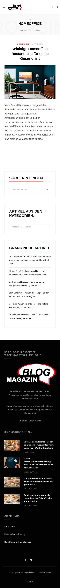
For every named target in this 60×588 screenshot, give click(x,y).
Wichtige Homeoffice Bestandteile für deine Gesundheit (30, 53)
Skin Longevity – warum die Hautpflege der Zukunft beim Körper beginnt (38, 498)
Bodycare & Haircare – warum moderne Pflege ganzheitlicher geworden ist (38, 481)
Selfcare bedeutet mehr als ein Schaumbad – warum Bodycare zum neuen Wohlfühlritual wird (30, 260)
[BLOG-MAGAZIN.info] (15, 7)
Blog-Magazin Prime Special (17, 542)
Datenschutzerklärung (14, 534)
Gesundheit (23, 44)
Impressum (9, 526)
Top (31, 582)
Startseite (23, 30)
